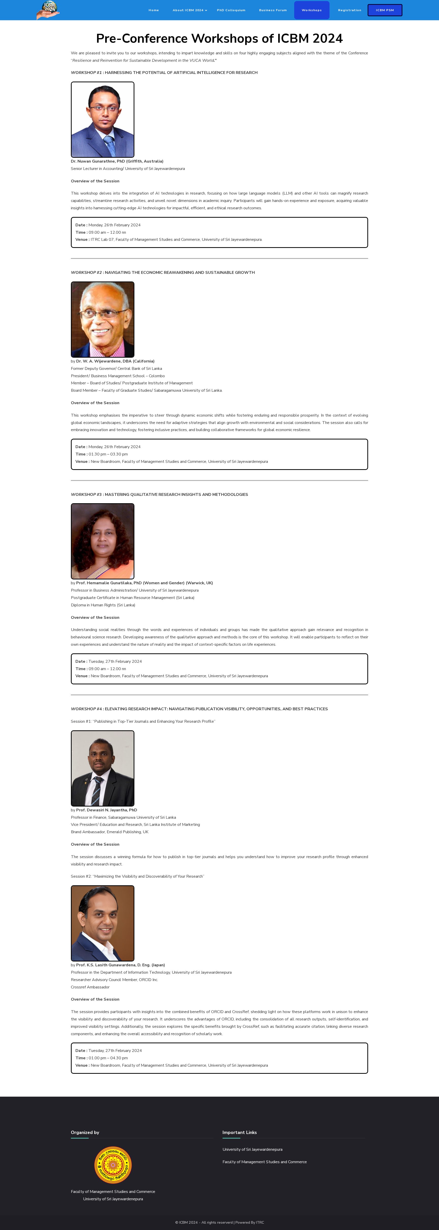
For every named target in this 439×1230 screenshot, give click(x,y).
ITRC (260, 1222)
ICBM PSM (385, 10)
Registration (349, 10)
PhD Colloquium (231, 10)
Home (154, 10)
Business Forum (273, 10)
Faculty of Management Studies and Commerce (265, 1162)
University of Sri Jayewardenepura (253, 1149)
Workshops (312, 10)
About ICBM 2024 (188, 10)
